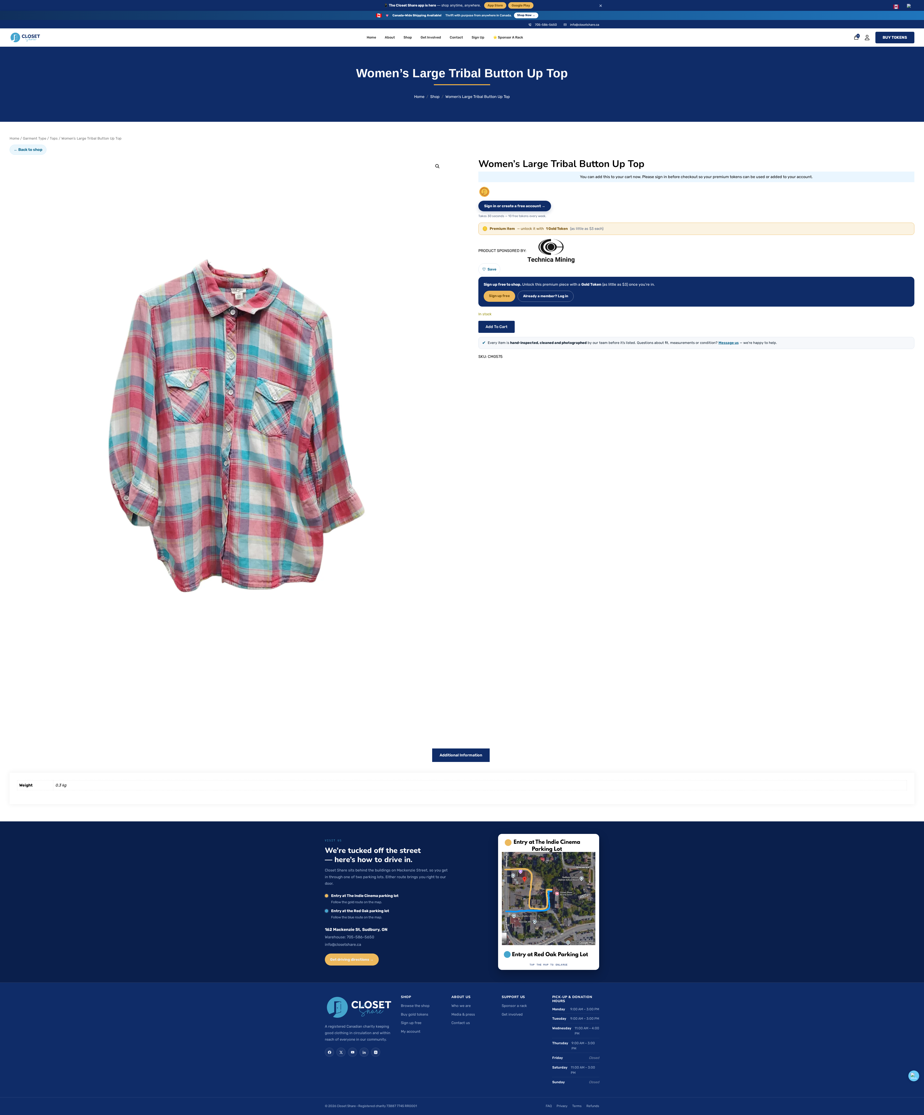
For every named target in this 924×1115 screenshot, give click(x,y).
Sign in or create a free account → (514, 206)
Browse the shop (415, 1006)
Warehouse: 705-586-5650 (349, 937)
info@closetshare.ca (584, 24)
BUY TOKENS (895, 37)
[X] (341, 1052)
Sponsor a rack (514, 1006)
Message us (729, 343)
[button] (437, 166)
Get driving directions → (351, 959)
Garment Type (34, 138)
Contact (456, 37)
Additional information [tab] (461, 755)
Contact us (460, 1023)
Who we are (461, 1006)
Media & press (463, 1014)
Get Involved (431, 37)
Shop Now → (526, 15)
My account (410, 1031)
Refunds (592, 1106)
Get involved (512, 1014)
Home (371, 37)
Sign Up (478, 37)
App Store (495, 5)
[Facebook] (329, 1052)
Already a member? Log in (545, 296)
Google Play (521, 5)
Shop (408, 37)
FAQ (549, 1106)
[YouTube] (352, 1052)
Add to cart (496, 326)
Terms (577, 1106)
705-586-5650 (546, 24)
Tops (54, 138)
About (390, 37)
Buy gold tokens (414, 1014)
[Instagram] (375, 1052)
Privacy (562, 1106)
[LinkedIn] (364, 1052)
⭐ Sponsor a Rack (508, 37)
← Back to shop (28, 149)
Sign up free (499, 296)
